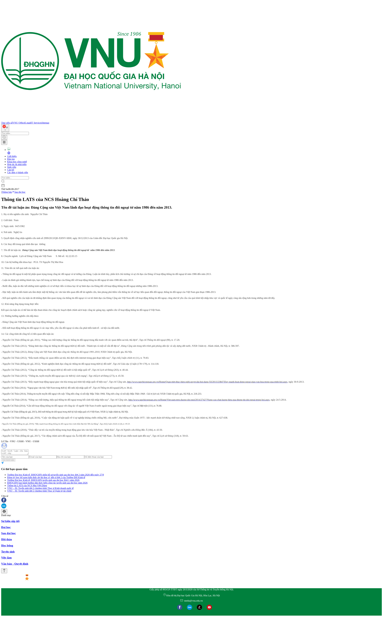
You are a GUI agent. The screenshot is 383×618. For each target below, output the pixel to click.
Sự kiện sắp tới (10, 521)
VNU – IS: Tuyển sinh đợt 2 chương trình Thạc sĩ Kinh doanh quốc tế (40, 488)
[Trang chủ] (91, 120)
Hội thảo (6, 539)
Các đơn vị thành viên (17, 172)
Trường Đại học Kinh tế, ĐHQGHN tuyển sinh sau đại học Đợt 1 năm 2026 (43, 480)
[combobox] (5, 128)
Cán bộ (10, 169)
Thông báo (7, 192)
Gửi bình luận (8, 460)
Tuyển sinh (8, 551)
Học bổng (7, 545)
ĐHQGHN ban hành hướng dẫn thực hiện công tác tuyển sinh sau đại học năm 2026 (47, 483)
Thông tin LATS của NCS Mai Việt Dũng (27, 485)
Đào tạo (11, 159)
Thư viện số (7, 123)
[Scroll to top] (4, 570)
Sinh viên (11, 167)
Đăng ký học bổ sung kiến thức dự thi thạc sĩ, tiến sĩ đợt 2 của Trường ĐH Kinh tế (46, 477)
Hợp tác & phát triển (16, 164)
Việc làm (6, 557)
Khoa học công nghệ (17, 161)
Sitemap (45, 123)
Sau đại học (19, 192)
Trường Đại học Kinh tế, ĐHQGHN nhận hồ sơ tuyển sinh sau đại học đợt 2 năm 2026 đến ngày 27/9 (55, 474)
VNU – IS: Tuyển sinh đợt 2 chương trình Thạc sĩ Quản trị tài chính (39, 491)
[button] (191, 500)
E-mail (28, 123)
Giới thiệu (12, 156)
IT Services (36, 123)
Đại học (6, 527)
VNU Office (19, 123)
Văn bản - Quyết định (14, 563)
